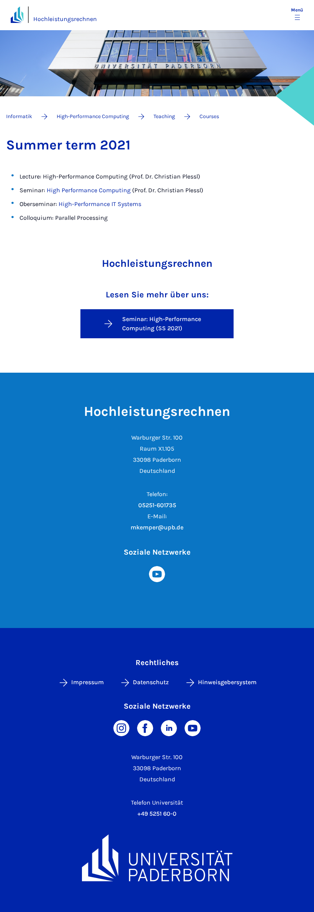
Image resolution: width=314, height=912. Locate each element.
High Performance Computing (89, 190)
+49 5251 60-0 (157, 813)
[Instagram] (121, 727)
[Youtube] (157, 573)
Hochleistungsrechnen (65, 19)
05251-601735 (157, 505)
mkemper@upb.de (157, 527)
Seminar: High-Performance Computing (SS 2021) (161, 323)
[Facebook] (145, 727)
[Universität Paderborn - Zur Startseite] (17, 14)
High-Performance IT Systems (100, 204)
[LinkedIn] (169, 727)
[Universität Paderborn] (157, 857)
